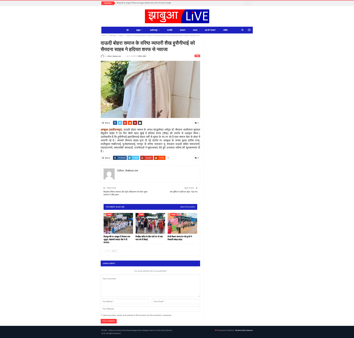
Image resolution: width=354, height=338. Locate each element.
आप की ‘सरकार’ (210, 30)
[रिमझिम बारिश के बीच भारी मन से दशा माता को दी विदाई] (150, 223)
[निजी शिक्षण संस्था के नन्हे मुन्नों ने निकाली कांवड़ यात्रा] (182, 223)
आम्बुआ (197, 56)
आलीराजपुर (154, 30)
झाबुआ (138, 30)
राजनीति (169, 30)
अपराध (195, 30)
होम (128, 30)
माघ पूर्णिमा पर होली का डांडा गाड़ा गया (183, 192)
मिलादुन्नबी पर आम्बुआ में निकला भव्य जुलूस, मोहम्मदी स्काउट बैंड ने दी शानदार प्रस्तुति (144, 3)
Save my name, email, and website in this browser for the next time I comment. (137, 315)
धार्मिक (225, 30)
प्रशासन (182, 30)
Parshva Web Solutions (244, 330)
